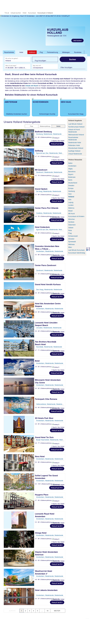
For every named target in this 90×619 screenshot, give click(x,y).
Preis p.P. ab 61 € (57, 469)
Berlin (70, 180)
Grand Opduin (41, 188)
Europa (70, 188)
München (71, 219)
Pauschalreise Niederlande (73, 138)
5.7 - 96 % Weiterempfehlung (43, 538)
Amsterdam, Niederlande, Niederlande (49, 251)
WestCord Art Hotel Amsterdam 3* (43, 572)
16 (47, 610)
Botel (37, 360)
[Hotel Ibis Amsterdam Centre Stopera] (19, 309)
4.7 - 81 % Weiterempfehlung (43, 156)
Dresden (71, 185)
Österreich (72, 224)
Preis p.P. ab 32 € (57, 182)
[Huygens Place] (19, 501)
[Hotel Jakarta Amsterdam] (19, 596)
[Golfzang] (19, 157)
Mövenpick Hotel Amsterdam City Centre (48, 381)
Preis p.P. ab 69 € (57, 545)
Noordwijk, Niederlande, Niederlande (49, 347)
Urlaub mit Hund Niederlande (74, 130)
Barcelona (71, 171)
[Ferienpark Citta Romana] (19, 405)
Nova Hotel (40, 456)
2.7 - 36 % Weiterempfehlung (43, 500)
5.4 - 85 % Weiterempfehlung (43, 137)
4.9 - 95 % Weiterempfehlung (43, 424)
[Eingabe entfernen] (26, 60)
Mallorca (71, 208)
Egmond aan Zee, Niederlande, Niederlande (51, 153)
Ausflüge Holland (74, 151)
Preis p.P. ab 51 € (57, 316)
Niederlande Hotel (74, 142)
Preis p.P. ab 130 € (56, 220)
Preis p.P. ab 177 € (56, 488)
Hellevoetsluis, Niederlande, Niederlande (50, 404)
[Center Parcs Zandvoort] (19, 271)
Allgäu (70, 168)
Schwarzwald (73, 236)
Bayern (70, 174)
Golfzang (39, 150)
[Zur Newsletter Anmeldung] (88, 250)
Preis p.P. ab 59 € (57, 239)
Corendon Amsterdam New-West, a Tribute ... (47, 247)
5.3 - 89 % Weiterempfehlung (43, 194)
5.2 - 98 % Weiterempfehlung (43, 462)
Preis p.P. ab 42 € (57, 526)
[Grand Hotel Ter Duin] (19, 443)
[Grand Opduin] (19, 195)
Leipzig (70, 202)
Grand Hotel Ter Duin (44, 437)
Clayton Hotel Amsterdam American (46, 553)
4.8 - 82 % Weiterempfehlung (43, 233)
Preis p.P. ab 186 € (56, 278)
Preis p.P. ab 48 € (57, 335)
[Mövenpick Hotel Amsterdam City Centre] (19, 386)
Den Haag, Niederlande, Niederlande (49, 289)
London (71, 205)
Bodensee (71, 177)
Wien (70, 247)
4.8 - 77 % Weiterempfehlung (43, 443)
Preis (31, 126)
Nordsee (71, 222)
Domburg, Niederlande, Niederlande (49, 134)
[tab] (9, 52)
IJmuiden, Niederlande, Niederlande (48, 327)
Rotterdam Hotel (74, 145)
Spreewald (72, 241)
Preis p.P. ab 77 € (57, 163)
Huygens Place (42, 494)
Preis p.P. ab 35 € (57, 430)
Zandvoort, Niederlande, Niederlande (49, 172)
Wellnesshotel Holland (76, 134)
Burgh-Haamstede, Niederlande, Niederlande (52, 439)
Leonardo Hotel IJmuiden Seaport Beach (46, 324)
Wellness (71, 244)
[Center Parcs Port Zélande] (19, 214)
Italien (70, 163)
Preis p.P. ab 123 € (56, 144)
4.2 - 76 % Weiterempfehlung (43, 175)
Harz (70, 194)
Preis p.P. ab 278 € (56, 411)
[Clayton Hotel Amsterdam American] (19, 558)
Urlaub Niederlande (75, 153)
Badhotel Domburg (43, 131)
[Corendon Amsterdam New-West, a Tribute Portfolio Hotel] (19, 252)
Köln (69, 199)
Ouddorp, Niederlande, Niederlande (48, 213)
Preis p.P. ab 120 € (56, 373)
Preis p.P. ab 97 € (57, 602)
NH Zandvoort (41, 169)
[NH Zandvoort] (19, 176)
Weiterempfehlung (45, 126)
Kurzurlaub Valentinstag (76, 253)
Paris (70, 230)
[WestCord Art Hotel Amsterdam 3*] (19, 577)
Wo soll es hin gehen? (11, 58)
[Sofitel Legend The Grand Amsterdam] (19, 481)
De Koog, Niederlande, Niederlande (48, 191)
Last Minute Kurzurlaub (76, 250)
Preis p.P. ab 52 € (57, 583)
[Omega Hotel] (19, 539)
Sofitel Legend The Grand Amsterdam (46, 476)
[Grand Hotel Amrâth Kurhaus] (19, 290)
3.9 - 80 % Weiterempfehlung (43, 366)
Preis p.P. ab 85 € (57, 201)
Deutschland (72, 182)
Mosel (70, 211)
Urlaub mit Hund (31, 85)
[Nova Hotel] (19, 462)
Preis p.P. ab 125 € (56, 450)
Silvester (71, 239)
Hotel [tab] (21, 52)
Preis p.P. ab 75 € (57, 297)
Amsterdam (72, 166)
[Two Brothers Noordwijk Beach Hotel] (19, 348)
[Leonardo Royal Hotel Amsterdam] (19, 520)
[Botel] (19, 367)
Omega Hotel (41, 532)
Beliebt (58, 126)
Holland (71, 196)
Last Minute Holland (75, 124)
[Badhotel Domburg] (19, 137)
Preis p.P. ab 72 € (57, 564)
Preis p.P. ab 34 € (57, 354)
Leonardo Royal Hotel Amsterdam (44, 515)
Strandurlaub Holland (75, 148)
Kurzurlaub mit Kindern (76, 216)
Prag (70, 233)
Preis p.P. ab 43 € (57, 258)
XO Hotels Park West (44, 418)
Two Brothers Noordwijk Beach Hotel (45, 343)
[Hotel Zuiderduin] (19, 233)
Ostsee (70, 227)
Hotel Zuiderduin (42, 227)
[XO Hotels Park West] (19, 424)
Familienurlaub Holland (76, 126)
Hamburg (71, 191)
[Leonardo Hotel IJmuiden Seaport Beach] (19, 328)
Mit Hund (71, 213)
